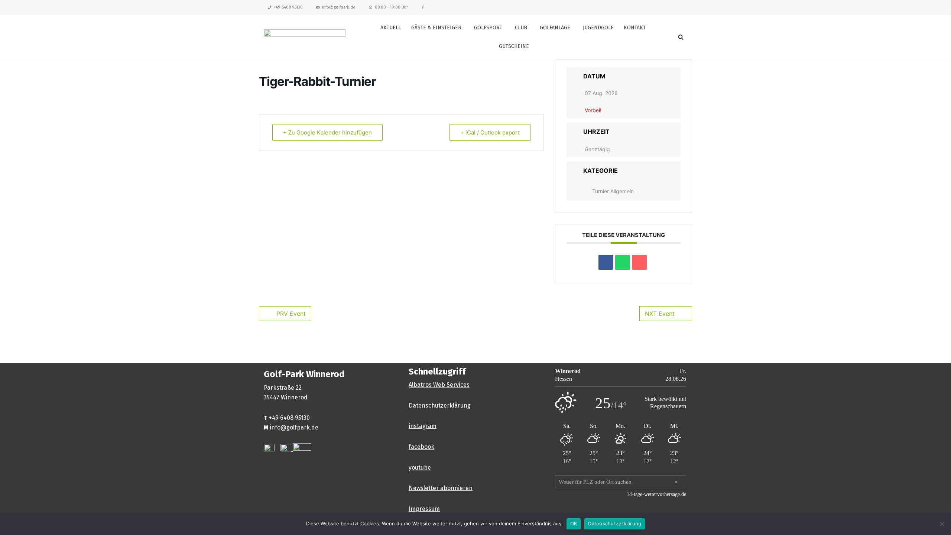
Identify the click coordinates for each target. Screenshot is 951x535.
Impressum (424, 508)
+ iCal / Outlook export (490, 132)
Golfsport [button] (488, 28)
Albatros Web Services (439, 384)
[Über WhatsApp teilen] (622, 262)
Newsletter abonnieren (441, 488)
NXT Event (660, 313)
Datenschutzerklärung (440, 405)
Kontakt (635, 28)
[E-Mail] (639, 262)
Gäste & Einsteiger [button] (436, 28)
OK (573, 523)
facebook (421, 446)
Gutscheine (514, 46)
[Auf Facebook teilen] (605, 262)
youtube (420, 467)
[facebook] (423, 7)
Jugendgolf (598, 28)
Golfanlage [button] (555, 28)
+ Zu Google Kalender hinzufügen (327, 132)
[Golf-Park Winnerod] (304, 37)
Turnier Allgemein (613, 191)
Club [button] (521, 28)
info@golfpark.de (339, 7)
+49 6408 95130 (288, 7)
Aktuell (390, 28)
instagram (422, 425)
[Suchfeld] (681, 37)
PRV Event (291, 313)
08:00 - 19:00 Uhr (391, 7)
